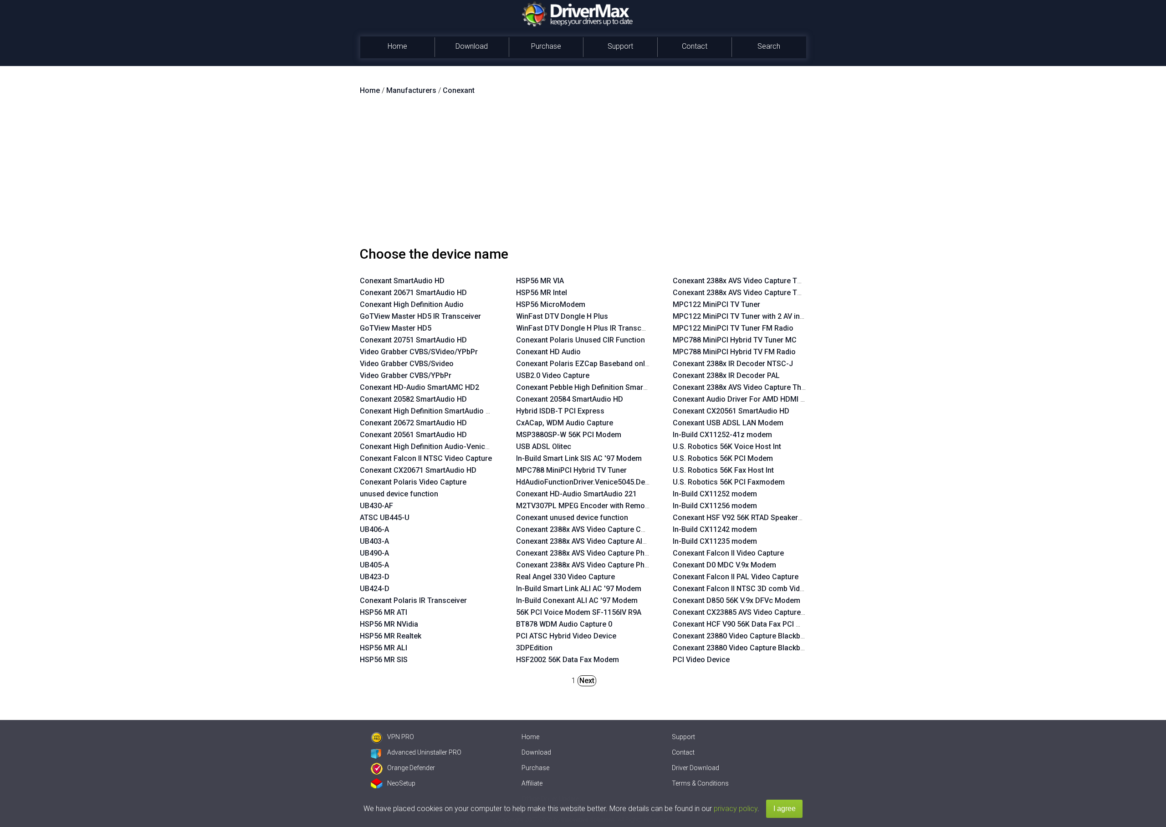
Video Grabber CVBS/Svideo (407, 363)
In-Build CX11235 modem (715, 541)
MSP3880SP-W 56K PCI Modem (568, 434)
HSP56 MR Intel (541, 292)
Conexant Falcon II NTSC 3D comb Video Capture (755, 588)
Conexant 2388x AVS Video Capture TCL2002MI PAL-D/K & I (772, 292)
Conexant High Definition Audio (412, 304)
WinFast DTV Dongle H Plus (562, 316)
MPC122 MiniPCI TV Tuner (716, 304)
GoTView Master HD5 (395, 328)
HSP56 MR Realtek (390, 636)
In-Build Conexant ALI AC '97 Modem (577, 600)
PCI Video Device (701, 659)
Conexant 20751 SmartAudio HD (413, 340)
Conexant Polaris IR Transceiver (413, 600)
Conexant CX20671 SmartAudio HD (418, 470)
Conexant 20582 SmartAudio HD (413, 399)
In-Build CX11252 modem (715, 494)
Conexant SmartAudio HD (402, 280)
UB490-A (374, 553)
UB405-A (374, 565)
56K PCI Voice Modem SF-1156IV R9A (578, 612)
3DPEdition (534, 647)
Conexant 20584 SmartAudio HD (569, 399)
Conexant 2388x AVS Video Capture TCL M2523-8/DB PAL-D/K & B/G (786, 280)
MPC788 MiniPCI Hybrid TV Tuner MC (735, 340)
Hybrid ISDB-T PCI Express (560, 411)
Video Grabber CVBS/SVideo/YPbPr (419, 351)
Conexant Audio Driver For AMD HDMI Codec (747, 399)
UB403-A (374, 541)
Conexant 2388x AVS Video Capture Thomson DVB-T (760, 387)
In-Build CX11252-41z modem (722, 434)
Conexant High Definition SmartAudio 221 (429, 411)
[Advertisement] (583, 174)
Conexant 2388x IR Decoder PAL (726, 375)
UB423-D (374, 576)
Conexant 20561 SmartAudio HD (413, 434)
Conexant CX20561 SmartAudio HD (731, 411)
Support (620, 46)
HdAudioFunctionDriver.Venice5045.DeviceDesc (596, 482)
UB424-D (374, 588)
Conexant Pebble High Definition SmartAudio (590, 387)
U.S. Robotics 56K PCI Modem (723, 458)
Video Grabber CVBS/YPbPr (405, 375)
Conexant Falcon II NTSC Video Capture (426, 458)
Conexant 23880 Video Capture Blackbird (741, 647)
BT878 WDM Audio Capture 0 (564, 624)
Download (471, 46)
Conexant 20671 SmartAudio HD (413, 292)
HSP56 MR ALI (383, 647)
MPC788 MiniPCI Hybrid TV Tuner (571, 470)
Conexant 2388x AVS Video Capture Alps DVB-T (595, 541)
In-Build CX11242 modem (715, 529)
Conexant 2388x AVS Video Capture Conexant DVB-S (603, 529)
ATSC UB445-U (384, 517)
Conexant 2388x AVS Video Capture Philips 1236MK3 (603, 553)
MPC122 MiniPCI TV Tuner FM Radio (733, 328)
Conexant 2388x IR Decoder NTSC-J (733, 363)
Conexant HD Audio (548, 351)
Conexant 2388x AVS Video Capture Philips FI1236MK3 (606, 565)
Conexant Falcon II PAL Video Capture (735, 576)
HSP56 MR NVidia (389, 624)
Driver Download (695, 768)
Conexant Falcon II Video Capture (728, 553)
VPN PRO (400, 737)
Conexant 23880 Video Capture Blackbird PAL (748, 636)
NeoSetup (401, 783)
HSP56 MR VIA (540, 280)
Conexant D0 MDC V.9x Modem (724, 565)
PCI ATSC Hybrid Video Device (566, 636)
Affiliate (532, 783)
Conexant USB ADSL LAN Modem (728, 423)
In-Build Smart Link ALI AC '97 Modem (578, 588)
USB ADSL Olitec (543, 446)
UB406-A (374, 529)
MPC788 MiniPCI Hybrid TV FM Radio (734, 351)
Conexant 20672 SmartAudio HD (413, 423)
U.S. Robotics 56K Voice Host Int (727, 446)
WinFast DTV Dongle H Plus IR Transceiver (587, 328)
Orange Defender (411, 768)
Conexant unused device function (572, 517)
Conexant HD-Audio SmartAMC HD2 (419, 387)
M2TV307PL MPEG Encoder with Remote (583, 505)
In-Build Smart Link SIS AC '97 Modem (579, 458)
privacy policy (735, 808)
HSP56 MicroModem (550, 304)
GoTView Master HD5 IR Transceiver (420, 316)
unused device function (399, 494)
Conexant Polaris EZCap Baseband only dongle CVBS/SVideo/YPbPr (630, 363)
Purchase (546, 46)
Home (397, 46)
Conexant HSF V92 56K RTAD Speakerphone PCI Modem (766, 517)
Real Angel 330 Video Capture (565, 576)
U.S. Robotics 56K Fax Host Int (723, 470)
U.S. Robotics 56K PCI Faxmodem (729, 482)
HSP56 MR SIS (384, 659)
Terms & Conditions (700, 783)
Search (768, 46)
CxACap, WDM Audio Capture (564, 423)
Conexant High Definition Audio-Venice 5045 (433, 446)
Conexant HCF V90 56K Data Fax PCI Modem (747, 624)
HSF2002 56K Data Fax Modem (567, 659)
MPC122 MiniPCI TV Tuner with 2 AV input (741, 316)
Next (586, 680)
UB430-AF (376, 505)
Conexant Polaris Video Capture (413, 482)
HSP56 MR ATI (383, 612)
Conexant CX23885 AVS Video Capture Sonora (750, 612)
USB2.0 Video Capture (552, 375)
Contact (694, 46)
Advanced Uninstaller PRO (424, 752)
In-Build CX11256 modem (715, 505)
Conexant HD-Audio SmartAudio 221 (576, 494)
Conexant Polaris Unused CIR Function (580, 340)
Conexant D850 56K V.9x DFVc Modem (736, 600)
